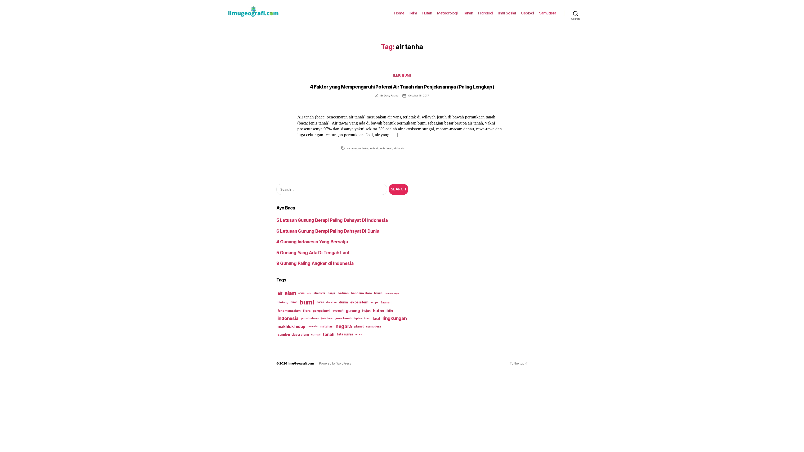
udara (358, 334)
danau (320, 302)
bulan (294, 302)
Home (399, 13)
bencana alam (361, 293)
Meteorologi (447, 13)
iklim (390, 310)
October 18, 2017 (418, 95)
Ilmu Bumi (402, 75)
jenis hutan (327, 318)
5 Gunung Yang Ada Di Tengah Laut (312, 252)
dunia (343, 302)
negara (344, 326)
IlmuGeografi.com (301, 363)
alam (290, 293)
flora (307, 311)
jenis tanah (386, 148)
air (280, 293)
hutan (378, 310)
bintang (283, 302)
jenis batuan (310, 318)
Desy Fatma (391, 95)
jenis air (374, 148)
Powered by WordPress (335, 363)
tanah (328, 334)
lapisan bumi (362, 318)
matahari (326, 326)
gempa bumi (321, 310)
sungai (316, 334)
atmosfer (319, 293)
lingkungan (395, 318)
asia (309, 293)
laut (376, 318)
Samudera (547, 13)
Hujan (366, 310)
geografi (338, 310)
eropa (374, 302)
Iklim (413, 13)
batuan (343, 293)
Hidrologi (485, 13)
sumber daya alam (293, 334)
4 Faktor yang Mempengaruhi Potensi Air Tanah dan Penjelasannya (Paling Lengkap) (402, 87)
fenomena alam (289, 310)
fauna (385, 302)
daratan (331, 302)
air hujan (352, 148)
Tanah (468, 13)
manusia (312, 326)
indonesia (288, 318)
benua (378, 293)
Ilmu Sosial (507, 13)
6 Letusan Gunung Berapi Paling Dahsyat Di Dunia (327, 231)
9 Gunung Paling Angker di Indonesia (315, 263)
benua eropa (392, 293)
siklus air (399, 148)
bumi (306, 302)
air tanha (363, 148)
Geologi (527, 13)
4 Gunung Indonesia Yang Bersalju (312, 241)
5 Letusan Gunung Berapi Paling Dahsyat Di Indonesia (332, 220)
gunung (353, 310)
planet (358, 326)
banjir (331, 293)
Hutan (427, 13)
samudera (373, 326)
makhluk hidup (291, 326)
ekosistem (359, 302)
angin (301, 293)
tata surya (345, 334)
